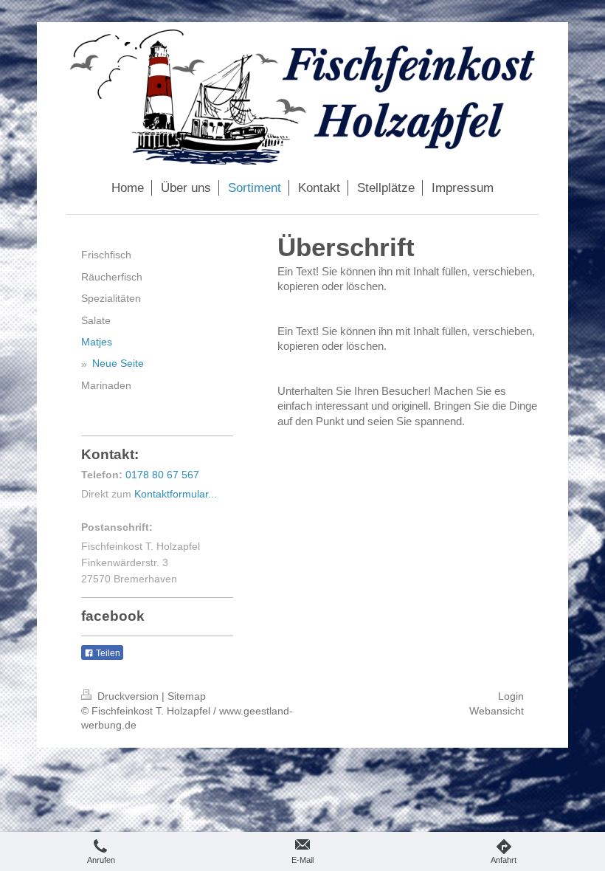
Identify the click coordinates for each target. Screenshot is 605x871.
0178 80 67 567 (162, 475)
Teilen (107, 653)
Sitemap (186, 696)
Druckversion (128, 696)
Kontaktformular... (175, 494)
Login (511, 696)
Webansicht (496, 711)
